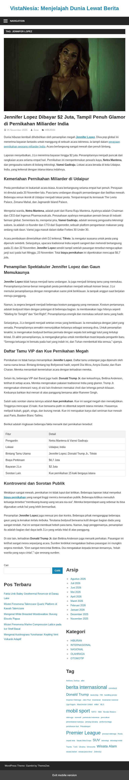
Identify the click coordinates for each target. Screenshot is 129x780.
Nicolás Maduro (109, 712)
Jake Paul (87, 700)
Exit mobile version (64, 775)
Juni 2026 (76, 587)
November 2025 (79, 618)
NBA (100, 712)
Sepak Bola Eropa (84, 741)
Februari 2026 (78, 605)
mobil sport (78, 711)
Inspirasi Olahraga (73, 700)
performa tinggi (105, 722)
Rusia (120, 734)
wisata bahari (71, 752)
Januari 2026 (78, 609)
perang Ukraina (91, 722)
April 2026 (76, 596)
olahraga (69, 717)
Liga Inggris (71, 704)
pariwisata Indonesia (91, 717)
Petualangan (85, 726)
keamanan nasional (110, 700)
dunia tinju (94, 695)
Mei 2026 (76, 592)
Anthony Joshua (72, 681)
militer (96, 704)
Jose (36, 130)
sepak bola (70, 741)
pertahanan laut (72, 726)
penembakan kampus (75, 722)
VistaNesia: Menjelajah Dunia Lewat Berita (64, 8)
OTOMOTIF (77, 658)
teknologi (105, 741)
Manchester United (85, 704)
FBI (101, 695)
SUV (96, 740)
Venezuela (91, 747)
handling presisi (110, 695)
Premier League (83, 732)
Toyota (69, 747)
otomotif (78, 717)
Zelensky (97, 752)
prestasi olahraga (109, 734)
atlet (82, 681)
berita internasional (86, 687)
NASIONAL (77, 649)
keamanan (96, 700)
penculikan (105, 717)
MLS (102, 704)
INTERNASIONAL (81, 645)
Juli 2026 (75, 583)
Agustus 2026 (78, 578)
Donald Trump (77, 694)
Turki (75, 747)
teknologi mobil (116, 741)
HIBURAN (50, 130)
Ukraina (82, 747)
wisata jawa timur (85, 752)
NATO (93, 712)
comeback (113, 688)
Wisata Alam (107, 746)
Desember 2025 (79, 614)
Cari (6, 565)
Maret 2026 (77, 600)
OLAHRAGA (78, 653)
